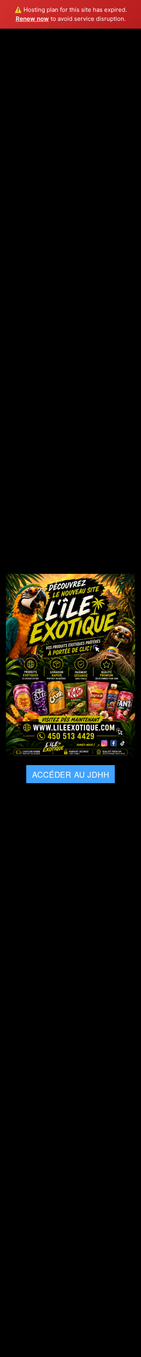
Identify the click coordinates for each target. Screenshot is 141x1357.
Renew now (32, 18)
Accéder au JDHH (70, 774)
